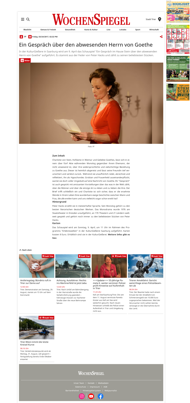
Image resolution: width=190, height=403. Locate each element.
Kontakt (91, 383)
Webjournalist (111, 390)
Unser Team (79, 383)
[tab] (25, 60)
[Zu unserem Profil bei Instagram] (82, 396)
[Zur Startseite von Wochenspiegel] (91, 19)
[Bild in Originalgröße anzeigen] (91, 103)
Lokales (122, 29)
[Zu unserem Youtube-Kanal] (91, 396)
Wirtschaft (154, 29)
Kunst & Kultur (91, 29)
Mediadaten (103, 383)
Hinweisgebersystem (92, 390)
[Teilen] (161, 37)
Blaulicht (27, 29)
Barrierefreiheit (72, 390)
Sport (137, 29)
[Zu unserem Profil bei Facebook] (100, 396)
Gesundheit (70, 29)
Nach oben (27, 250)
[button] (22, 19)
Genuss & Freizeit (48, 29)
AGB (105, 387)
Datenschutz (80, 387)
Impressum (95, 387)
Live (108, 29)
